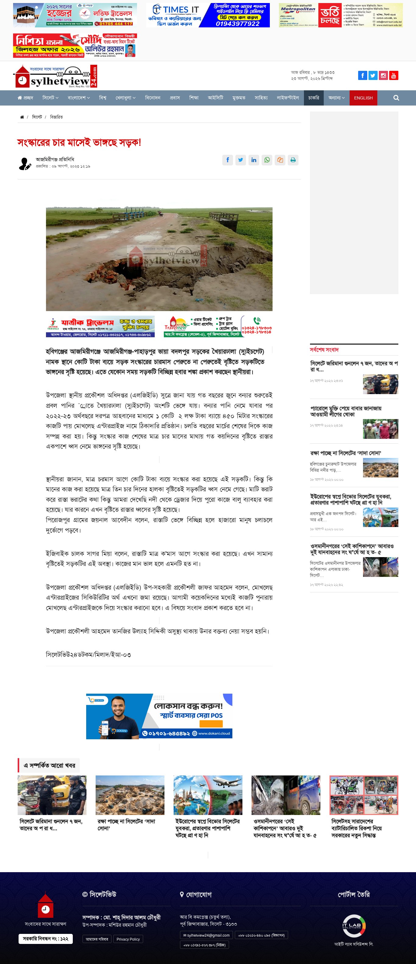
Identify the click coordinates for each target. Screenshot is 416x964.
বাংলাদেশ (77, 98)
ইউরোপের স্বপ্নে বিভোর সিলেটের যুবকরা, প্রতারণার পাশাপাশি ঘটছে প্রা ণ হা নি (351, 499)
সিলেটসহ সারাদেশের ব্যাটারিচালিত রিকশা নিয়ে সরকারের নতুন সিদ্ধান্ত (357, 828)
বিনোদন (152, 98)
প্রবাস (175, 98)
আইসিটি (215, 98)
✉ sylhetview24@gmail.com (206, 935)
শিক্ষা (194, 98)
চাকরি (313, 98)
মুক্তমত (239, 98)
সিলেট (49, 98)
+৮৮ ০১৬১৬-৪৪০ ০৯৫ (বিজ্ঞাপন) (261, 935)
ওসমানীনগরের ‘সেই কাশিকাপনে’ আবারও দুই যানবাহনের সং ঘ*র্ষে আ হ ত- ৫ (352, 549)
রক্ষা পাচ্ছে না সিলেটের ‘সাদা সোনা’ (346, 453)
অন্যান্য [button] (335, 98)
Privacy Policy (128, 939)
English (363, 98)
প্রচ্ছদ (27, 98)
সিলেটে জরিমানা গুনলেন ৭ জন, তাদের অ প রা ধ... (354, 366)
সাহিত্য (261, 98)
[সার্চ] (396, 98)
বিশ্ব (102, 98)
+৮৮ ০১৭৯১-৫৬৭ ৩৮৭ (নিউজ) (204, 945)
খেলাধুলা (124, 98)
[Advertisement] (354, 206)
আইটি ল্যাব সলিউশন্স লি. (354, 944)
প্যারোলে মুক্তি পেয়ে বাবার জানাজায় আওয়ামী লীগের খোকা (346, 411)
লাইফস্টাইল (288, 98)
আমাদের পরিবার (97, 939)
